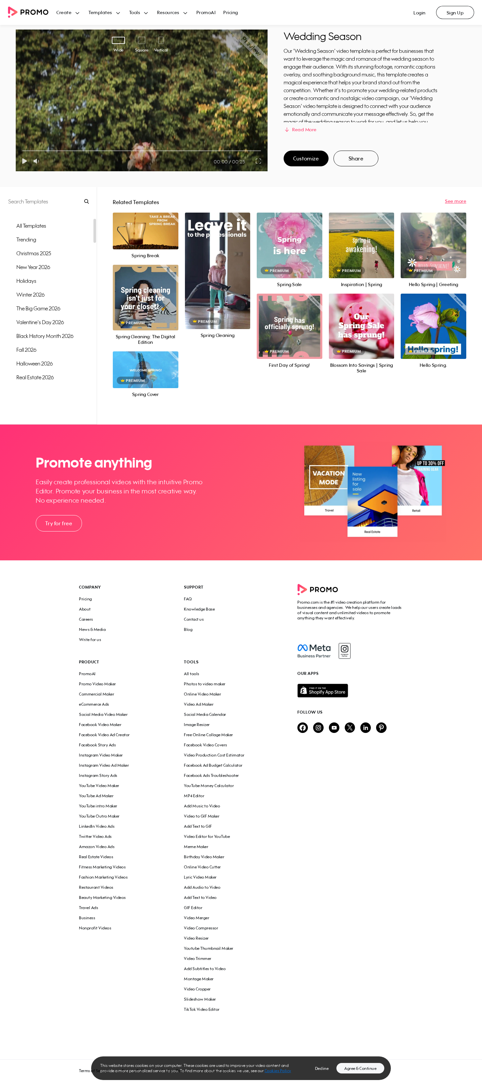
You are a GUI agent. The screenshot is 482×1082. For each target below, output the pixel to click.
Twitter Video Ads (95, 836)
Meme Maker (196, 846)
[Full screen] (259, 161)
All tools (191, 673)
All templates (31, 225)
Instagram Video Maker (101, 755)
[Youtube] (334, 728)
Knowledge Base (199, 609)
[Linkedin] (365, 728)
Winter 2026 (30, 294)
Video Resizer (196, 938)
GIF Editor (193, 907)
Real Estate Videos (96, 856)
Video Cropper (197, 989)
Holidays (26, 281)
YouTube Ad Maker (96, 795)
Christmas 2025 (33, 253)
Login (419, 12)
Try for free (58, 523)
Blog (188, 629)
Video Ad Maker (198, 704)
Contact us (194, 619)
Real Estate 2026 (35, 377)
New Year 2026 (33, 267)
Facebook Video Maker (100, 724)
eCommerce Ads (94, 704)
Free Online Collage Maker (208, 734)
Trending (26, 239)
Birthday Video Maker (204, 856)
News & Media (92, 629)
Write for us (90, 639)
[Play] (24, 161)
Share (356, 158)
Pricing (230, 12)
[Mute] (37, 161)
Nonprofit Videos (95, 928)
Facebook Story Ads (97, 744)
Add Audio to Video (202, 887)
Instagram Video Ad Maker (104, 765)
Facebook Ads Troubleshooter (211, 775)
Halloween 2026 (34, 363)
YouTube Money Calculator (209, 785)
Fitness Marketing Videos (102, 866)
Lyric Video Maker (200, 877)
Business (87, 917)
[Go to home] (32, 13)
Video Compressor (201, 928)
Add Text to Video (200, 897)
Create (63, 12)
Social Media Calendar (205, 714)
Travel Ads (88, 907)
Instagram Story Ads (98, 775)
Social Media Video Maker (103, 714)
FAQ (188, 598)
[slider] (22, 151)
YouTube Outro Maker (99, 816)
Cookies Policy (278, 1070)
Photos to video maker (205, 683)
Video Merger (196, 917)
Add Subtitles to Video (205, 968)
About (85, 609)
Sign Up (455, 12)
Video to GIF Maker (201, 816)
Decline (322, 1068)
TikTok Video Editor (202, 1009)
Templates (100, 12)
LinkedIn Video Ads (96, 826)
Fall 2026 (26, 349)
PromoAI (206, 12)
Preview (145, 224)
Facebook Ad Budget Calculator (213, 765)
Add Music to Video (202, 805)
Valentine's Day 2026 (40, 322)
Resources (168, 12)
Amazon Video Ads (96, 846)
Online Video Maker (202, 694)
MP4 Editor (194, 795)
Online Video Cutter (202, 866)
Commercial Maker (96, 694)
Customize (306, 158)
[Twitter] (350, 728)
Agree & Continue (360, 1068)
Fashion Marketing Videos (103, 877)
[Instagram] (344, 651)
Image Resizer (197, 724)
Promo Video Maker (97, 683)
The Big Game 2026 (38, 308)
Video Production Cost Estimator (214, 755)
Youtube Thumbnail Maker (208, 948)
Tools (134, 12)
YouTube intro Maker (98, 805)
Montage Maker (199, 978)
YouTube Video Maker (99, 785)
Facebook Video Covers (205, 744)
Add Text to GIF (198, 826)
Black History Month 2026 (44, 336)
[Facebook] (314, 650)
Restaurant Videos (96, 887)
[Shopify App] (350, 690)
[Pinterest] (381, 728)
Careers (86, 619)
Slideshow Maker (200, 999)
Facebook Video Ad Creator (104, 734)
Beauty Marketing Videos (102, 897)
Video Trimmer (197, 958)
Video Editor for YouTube (207, 836)
